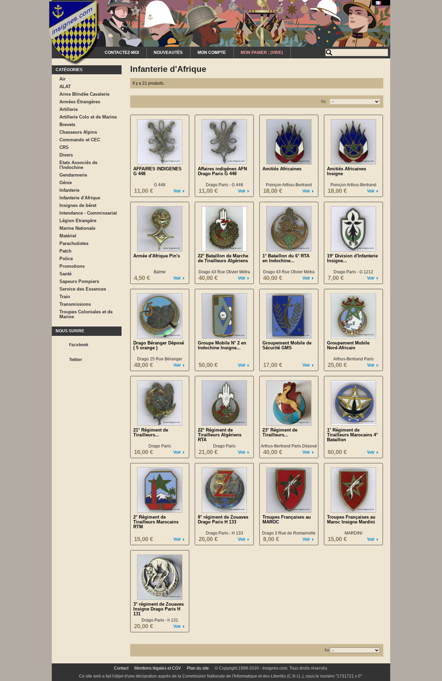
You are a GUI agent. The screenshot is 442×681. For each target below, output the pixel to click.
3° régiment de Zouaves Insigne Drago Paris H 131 (158, 609)
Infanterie (69, 190)
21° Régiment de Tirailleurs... (150, 432)
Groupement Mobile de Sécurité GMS (286, 345)
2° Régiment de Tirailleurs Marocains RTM (156, 521)
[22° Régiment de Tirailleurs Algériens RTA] (224, 403)
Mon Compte (212, 52)
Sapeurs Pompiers (79, 281)
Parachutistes (73, 243)
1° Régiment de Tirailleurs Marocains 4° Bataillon (352, 434)
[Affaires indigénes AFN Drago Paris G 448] (224, 141)
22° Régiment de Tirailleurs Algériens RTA (219, 434)
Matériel (67, 235)
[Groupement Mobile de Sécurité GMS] (288, 316)
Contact (121, 668)
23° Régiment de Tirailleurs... (279, 432)
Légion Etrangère (77, 220)
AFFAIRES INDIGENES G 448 (157, 171)
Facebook (78, 344)
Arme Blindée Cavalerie (84, 94)
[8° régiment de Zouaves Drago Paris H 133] (224, 490)
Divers (66, 155)
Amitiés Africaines (281, 168)
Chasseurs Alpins (78, 132)
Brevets (67, 124)
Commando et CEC (79, 139)
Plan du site (198, 668)
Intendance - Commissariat (88, 213)
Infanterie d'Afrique (79, 197)
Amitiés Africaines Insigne (346, 171)
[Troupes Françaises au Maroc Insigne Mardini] (353, 490)
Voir (177, 191)
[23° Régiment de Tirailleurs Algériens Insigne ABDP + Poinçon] (288, 403)
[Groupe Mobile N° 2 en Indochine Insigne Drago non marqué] (224, 316)
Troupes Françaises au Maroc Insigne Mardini (351, 519)
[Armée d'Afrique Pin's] (159, 229)
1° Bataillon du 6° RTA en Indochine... (285, 258)
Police (66, 258)
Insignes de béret (77, 205)
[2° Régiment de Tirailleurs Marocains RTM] (159, 490)
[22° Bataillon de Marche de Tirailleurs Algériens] (224, 229)
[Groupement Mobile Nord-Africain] (353, 316)
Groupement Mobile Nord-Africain (348, 345)
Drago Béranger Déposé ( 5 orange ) (158, 345)
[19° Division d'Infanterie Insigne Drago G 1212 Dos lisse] (353, 229)
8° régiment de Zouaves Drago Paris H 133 (223, 519)
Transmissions (75, 304)
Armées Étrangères (79, 101)
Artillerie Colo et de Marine (88, 117)
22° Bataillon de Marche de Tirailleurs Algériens (223, 258)
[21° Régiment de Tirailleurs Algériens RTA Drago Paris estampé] (159, 403)
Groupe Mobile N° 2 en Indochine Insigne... (222, 345)
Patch (65, 251)
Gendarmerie (73, 175)
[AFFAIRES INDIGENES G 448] (159, 141)
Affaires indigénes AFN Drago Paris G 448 (222, 171)
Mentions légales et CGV (157, 668)
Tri (323, 102)
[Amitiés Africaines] (288, 141)
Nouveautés (168, 52)
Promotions (72, 266)
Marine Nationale (77, 228)
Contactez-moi (122, 52)
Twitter (75, 359)
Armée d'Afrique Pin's (156, 255)
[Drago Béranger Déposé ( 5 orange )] (159, 316)
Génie (65, 182)
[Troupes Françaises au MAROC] (288, 490)
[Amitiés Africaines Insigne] (353, 141)
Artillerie (68, 109)
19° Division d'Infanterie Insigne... (352, 258)
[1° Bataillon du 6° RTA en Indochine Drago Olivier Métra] (288, 229)
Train (64, 296)
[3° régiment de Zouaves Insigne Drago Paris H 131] (159, 577)
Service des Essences (82, 289)
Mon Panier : (262, 52)
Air (62, 79)
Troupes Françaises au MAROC (286, 519)
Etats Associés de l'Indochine (78, 165)
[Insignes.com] (74, 34)
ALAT (65, 86)
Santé (65, 273)
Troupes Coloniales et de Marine (86, 314)
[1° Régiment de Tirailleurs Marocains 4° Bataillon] (353, 403)
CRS (64, 147)
